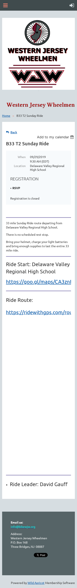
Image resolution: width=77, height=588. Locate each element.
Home (6, 115)
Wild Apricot (36, 583)
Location (20, 166)
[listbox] (56, 137)
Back (13, 132)
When (22, 157)
